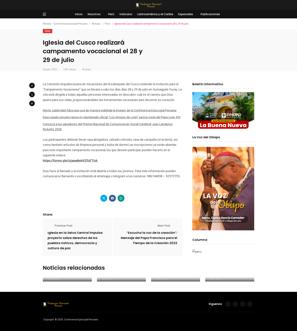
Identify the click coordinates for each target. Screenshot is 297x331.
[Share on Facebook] (32, 85)
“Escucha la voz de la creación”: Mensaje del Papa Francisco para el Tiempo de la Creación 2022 (149, 238)
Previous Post (63, 226)
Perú (111, 14)
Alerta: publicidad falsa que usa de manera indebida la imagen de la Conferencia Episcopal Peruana (109, 110)
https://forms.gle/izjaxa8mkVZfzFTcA (70, 160)
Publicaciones (210, 14)
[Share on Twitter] (32, 94)
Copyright (48, 319)
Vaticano (125, 14)
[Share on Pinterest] (32, 103)
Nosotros (94, 14)
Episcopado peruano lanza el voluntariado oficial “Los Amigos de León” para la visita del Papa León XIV (111, 117)
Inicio (78, 14)
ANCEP (56, 278)
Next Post (163, 226)
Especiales (185, 14)
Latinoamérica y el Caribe (155, 14)
